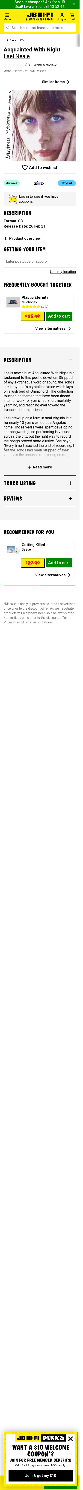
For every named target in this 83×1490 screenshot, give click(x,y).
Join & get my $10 (40, 1475)
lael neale (17, 56)
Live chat (31, 6)
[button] (14, 16)
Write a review (44, 65)
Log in (24, 196)
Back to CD (17, 40)
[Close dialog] (70, 1438)
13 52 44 (57, 6)
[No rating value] (14, 65)
